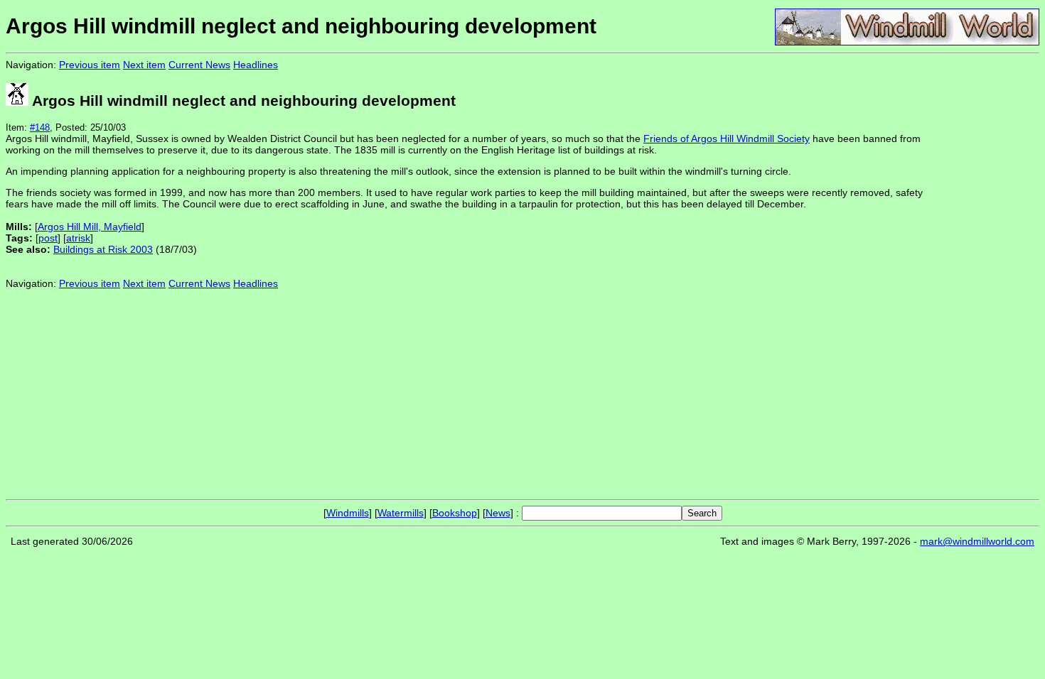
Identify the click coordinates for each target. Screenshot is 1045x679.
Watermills (400, 512)
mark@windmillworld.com (977, 541)
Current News (199, 64)
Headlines (255, 64)
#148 (40, 127)
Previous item (89, 64)
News (498, 512)
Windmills (347, 512)
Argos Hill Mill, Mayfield (89, 226)
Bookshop (454, 512)
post (48, 238)
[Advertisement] (991, 276)
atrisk (78, 238)
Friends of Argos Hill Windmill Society (726, 138)
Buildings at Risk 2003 (103, 249)
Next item (144, 64)
